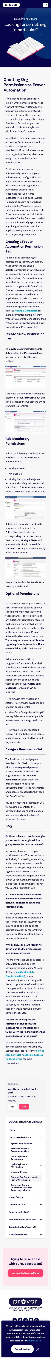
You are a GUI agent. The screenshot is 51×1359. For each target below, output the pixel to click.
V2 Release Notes (18, 1234)
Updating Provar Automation (19, 1165)
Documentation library (25, 1121)
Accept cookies (22, 1349)
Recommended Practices (22, 1219)
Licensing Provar (19, 1172)
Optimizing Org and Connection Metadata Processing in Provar (21, 1188)
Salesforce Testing (19, 1212)
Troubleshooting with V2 (22, 1226)
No (12, 1106)
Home (12, 1130)
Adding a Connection (26, 310)
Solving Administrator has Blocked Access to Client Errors (24, 1054)
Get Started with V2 (20, 1137)
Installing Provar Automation (19, 1157)
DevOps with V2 (17, 1204)
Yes (24, 1106)
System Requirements (21, 1143)
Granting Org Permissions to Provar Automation (24, 1178)
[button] (45, 5)
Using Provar (16, 1197)
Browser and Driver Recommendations (20, 1150)
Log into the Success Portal (25, 1273)
